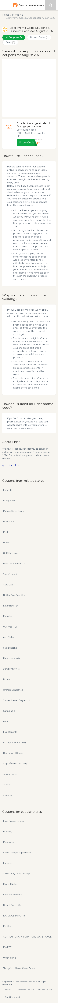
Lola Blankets (10, 732)
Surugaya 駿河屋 (11, 669)
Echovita (7, 490)
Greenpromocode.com (31, 5)
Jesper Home (10, 774)
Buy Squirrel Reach (13, 753)
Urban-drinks (9, 957)
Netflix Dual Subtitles (14, 595)
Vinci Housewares (12, 894)
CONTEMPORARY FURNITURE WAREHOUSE (27, 936)
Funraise (7, 863)
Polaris (6, 679)
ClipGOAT (8, 584)
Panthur (7, 926)
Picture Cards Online (13, 511)
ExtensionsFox (10, 605)
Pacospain (8, 842)
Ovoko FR (8, 784)
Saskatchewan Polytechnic (17, 700)
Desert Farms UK (12, 905)
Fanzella (7, 616)
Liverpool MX (10, 500)
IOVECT (7, 947)
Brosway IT (9, 831)
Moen (6, 721)
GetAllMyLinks (10, 553)
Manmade (8, 521)
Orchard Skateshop (13, 690)
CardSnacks (9, 711)
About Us (9, 989)
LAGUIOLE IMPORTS (14, 915)
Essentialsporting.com (14, 821)
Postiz (6, 532)
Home (5, 14)
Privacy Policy (45, 989)
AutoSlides (8, 637)
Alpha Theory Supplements (17, 852)
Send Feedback (12, 997)
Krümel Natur (10, 884)
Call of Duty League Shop (16, 873)
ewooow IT (9, 795)
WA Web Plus (10, 626)
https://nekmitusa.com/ (15, 763)
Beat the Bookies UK (14, 563)
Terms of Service (26, 989)
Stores (15, 14)
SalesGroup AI (10, 574)
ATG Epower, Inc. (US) (14, 742)
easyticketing (10, 647)
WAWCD (7, 542)
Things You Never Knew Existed (19, 968)
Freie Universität (11, 658)
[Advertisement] (29, 88)
